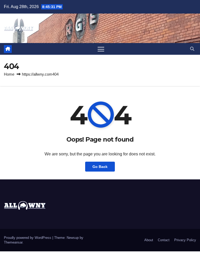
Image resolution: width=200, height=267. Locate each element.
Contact (164, 240)
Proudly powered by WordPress (28, 238)
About (148, 240)
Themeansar (13, 242)
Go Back (100, 167)
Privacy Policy (185, 240)
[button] (192, 49)
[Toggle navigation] (101, 49)
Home (9, 74)
